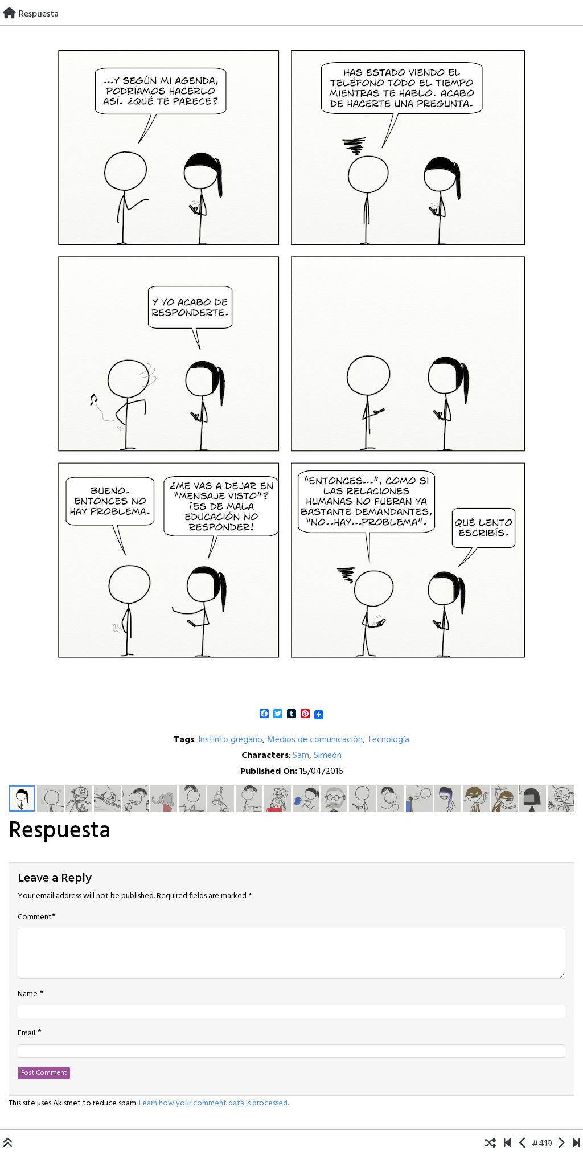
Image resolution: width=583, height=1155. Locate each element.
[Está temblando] (561, 1144)
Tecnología (388, 739)
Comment (35, 917)
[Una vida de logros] (507, 1144)
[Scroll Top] (8, 1144)
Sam (301, 755)
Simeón (328, 755)
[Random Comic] (490, 1144)
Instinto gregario (230, 739)
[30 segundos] (576, 1144)
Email (26, 1033)
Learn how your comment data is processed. (214, 1103)
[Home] (9, 14)
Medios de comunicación (315, 739)
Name (28, 994)
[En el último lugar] (522, 1144)
